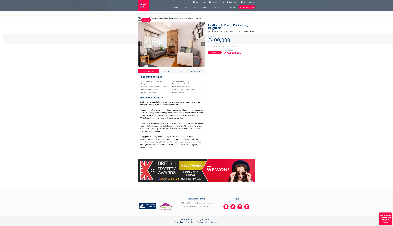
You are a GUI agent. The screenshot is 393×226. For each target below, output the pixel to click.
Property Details (148, 71)
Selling (196, 7)
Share (235, 46)
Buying (186, 7)
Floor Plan (166, 71)
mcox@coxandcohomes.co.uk (203, 203)
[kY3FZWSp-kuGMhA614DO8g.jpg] (171, 44)
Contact (232, 7)
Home (175, 7)
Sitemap (214, 222)
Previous (140, 44)
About (205, 7)
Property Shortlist (218, 2)
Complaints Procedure (185, 222)
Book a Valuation (247, 7)
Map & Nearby (195, 71)
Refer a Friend (234, 2)
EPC (180, 71)
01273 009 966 (232, 52)
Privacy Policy (203, 222)
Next (203, 44)
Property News (202, 2)
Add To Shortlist (215, 46)
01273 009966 (248, 2)
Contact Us (215, 52)
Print (226, 46)
